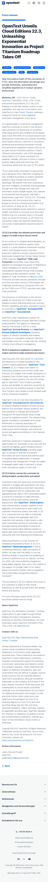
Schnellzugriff (9, 813)
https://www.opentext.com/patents (17, 740)
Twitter (5, 640)
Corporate (32, 72)
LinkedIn (13, 640)
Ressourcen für (9, 784)
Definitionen (8, 799)
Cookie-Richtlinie (24, 847)
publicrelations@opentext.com (15, 758)
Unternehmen (8, 792)
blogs (29, 599)
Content (6, 68)
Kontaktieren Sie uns (12, 820)
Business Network (22, 68)
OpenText (6, 100)
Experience (39, 68)
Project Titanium (26, 112)
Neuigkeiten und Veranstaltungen (18, 806)
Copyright (9, 865)
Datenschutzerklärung (24, 838)
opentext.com (23, 626)
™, (22, 403)
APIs (21, 72)
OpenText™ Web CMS (31, 873)
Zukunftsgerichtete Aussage (24, 853)
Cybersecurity (9, 72)
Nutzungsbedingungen (24, 842)
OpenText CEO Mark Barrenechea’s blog (20, 637)
